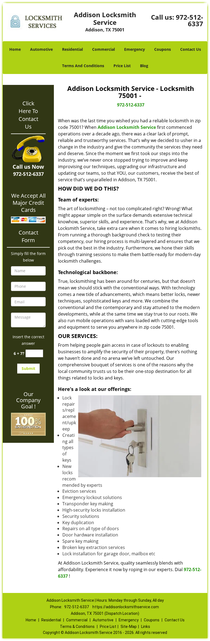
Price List (122, 65)
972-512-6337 (189, 20)
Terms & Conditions (77, 626)
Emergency (134, 49)
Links (145, 626)
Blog (144, 65)
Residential (72, 49)
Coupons (162, 49)
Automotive (41, 49)
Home (15, 49)
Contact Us (190, 49)
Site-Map (129, 626)
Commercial (103, 49)
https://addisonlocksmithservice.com (125, 607)
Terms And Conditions (83, 65)
